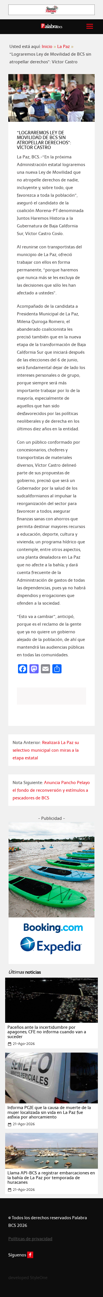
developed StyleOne (27, 1277)
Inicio (47, 46)
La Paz (63, 46)
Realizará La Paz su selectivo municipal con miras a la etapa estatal (46, 750)
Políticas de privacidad (30, 1238)
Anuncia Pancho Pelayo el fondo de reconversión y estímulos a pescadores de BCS (51, 790)
